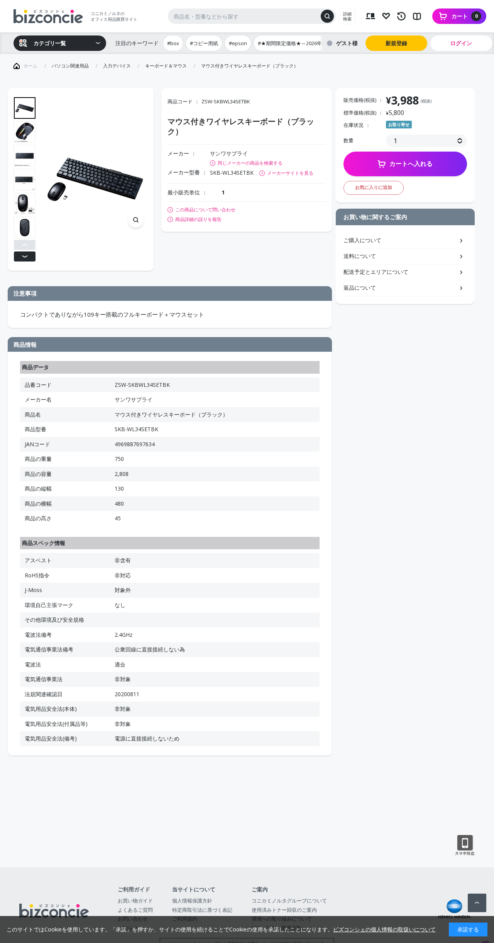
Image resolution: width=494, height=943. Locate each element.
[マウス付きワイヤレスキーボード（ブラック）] (95, 179)
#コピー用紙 (204, 43)
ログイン (461, 43)
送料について (359, 256)
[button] (25, 245)
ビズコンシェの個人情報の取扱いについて (384, 929)
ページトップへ (477, 903)
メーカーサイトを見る (290, 173)
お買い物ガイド (135, 900)
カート (465, 16)
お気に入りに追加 (373, 187)
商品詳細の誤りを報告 (198, 219)
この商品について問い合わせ (205, 210)
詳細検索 (347, 16)
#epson (238, 43)
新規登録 (396, 43)
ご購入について (362, 240)
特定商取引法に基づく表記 (202, 909)
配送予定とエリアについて (375, 271)
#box (173, 43)
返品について (359, 287)
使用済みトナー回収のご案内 (284, 909)
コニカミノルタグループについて (289, 900)
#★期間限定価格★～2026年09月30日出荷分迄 (310, 43)
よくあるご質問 (135, 909)
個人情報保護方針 (192, 900)
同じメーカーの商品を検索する (250, 163)
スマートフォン (465, 845)
